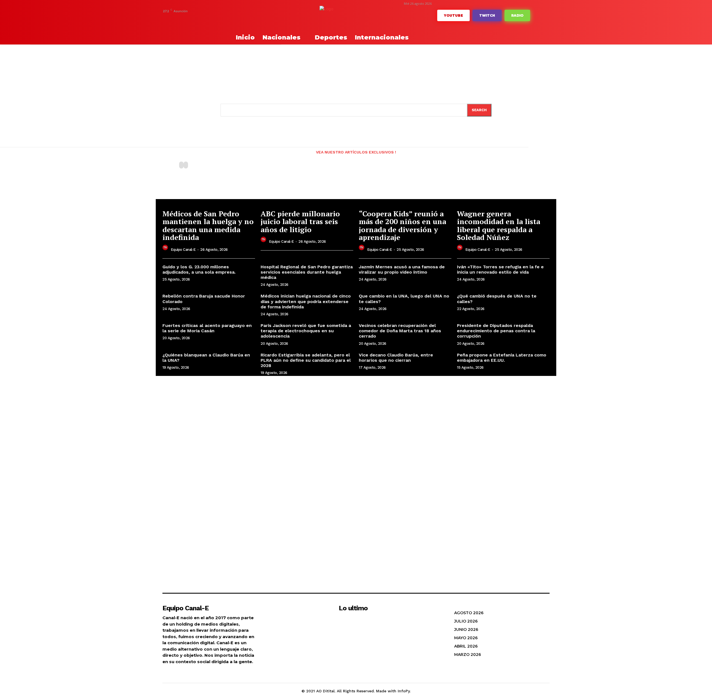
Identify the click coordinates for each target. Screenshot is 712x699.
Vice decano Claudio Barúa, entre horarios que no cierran (396, 357)
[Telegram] (199, 19)
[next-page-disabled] (186, 165)
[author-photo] (166, 249)
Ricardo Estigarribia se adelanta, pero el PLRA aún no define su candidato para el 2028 (306, 360)
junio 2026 (466, 629)
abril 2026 (466, 646)
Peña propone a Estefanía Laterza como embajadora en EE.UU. (501, 357)
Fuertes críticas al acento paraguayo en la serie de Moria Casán (207, 328)
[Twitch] (216, 19)
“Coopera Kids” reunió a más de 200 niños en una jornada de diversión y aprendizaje (402, 225)
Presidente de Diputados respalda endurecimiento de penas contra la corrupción (496, 331)
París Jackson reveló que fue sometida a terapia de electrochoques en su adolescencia (306, 331)
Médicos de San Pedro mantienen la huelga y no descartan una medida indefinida (208, 225)
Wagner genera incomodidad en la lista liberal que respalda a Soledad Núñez (498, 225)
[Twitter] (225, 19)
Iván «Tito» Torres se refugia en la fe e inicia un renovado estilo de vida (500, 269)
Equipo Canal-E (183, 249)
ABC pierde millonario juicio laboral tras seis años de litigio (300, 221)
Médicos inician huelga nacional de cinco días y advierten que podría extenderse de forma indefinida (306, 301)
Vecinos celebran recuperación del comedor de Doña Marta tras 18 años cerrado (400, 331)
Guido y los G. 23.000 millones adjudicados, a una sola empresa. (199, 269)
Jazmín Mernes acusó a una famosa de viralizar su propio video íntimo (402, 269)
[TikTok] (208, 19)
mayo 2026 (466, 637)
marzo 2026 (467, 654)
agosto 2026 (468, 612)
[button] (214, 37)
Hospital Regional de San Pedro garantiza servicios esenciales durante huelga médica (307, 272)
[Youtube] (242, 19)
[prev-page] (181, 165)
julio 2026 (466, 621)
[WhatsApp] (233, 19)
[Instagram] (191, 19)
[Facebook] (182, 19)
